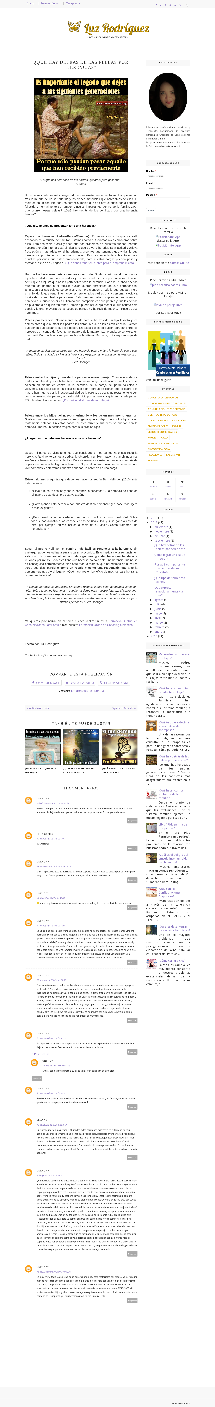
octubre (159, 536)
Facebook (153, 487)
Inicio (30, 3)
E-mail (149, 183)
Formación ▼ (50, 3)
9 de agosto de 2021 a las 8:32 (50, 1175)
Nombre (150, 171)
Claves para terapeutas (163, 397)
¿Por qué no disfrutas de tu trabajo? (85, 400)
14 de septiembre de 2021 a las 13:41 (54, 1272)
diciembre (161, 527)
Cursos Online (179, 263)
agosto (158, 600)
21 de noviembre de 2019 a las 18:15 (54, 866)
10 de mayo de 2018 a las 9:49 (51, 839)
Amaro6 (42, 1120)
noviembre (161, 531)
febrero (159, 627)
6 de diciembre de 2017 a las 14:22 (53, 803)
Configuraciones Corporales (167, 403)
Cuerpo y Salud (158, 420)
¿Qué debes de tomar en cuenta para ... (118, 770)
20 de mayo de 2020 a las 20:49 (51, 926)
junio (157, 609)
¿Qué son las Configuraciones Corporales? (170, 892)
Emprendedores (81, 691)
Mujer (152, 437)
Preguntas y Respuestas (163, 443)
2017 (154, 522)
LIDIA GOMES (45, 834)
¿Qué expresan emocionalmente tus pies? (169, 591)
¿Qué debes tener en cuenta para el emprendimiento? (100, 263)
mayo (158, 613)
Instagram (168, 499)
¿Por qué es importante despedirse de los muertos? (169, 568)
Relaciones (155, 454)
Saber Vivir (173, 454)
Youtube (168, 487)
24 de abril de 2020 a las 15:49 (51, 898)
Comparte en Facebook (48, 683)
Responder (132, 821)
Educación (179, 420)
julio (157, 604)
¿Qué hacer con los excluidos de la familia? (171, 794)
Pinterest (182, 499)
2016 (154, 636)
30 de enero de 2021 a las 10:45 (51, 1093)
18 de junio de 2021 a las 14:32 (56, 1065)
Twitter (182, 487)
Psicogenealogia (159, 449)
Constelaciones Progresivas (166, 409)
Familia (99, 691)
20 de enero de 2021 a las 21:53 (51, 1038)
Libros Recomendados (162, 431)
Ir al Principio (180, 1403)
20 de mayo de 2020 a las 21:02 (51, 980)
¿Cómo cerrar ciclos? (172, 960)
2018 (154, 518)
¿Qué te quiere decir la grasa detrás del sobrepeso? (174, 726)
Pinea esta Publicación (116, 683)
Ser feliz (153, 460)
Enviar (151, 210)
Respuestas (41, 1054)
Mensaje (150, 195)
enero (158, 631)
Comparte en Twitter (82, 683)
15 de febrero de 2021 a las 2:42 (52, 1125)
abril (157, 618)
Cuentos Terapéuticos (162, 414)
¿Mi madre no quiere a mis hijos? (40, 770)
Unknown (43, 798)
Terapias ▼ (73, 3)
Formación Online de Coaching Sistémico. (106, 625)
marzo (158, 622)
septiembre (162, 540)
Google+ (153, 499)
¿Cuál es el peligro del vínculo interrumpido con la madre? (173, 858)
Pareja (164, 437)
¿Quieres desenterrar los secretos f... (78, 770)
